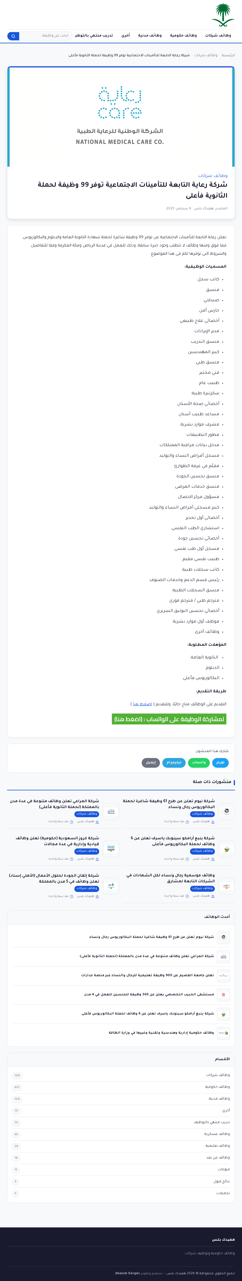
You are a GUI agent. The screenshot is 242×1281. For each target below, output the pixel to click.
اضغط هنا (142, 704)
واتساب (199, 763)
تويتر (220, 763)
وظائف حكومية (183, 36)
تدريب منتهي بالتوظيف (92, 36)
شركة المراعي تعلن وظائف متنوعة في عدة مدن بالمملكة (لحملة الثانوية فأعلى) (147, 956)
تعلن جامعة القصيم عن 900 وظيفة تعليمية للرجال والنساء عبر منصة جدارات (147, 975)
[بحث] (13, 36)
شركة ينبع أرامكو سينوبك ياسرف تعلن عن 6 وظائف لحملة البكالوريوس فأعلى (147, 1014)
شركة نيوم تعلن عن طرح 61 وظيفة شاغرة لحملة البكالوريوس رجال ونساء (151, 937)
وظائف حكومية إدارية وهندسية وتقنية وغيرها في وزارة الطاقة (161, 1033)
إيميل (151, 763)
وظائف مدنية (150, 36)
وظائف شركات (218, 36)
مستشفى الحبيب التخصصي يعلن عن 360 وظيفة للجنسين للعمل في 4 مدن (149, 995)
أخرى (125, 36)
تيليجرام (174, 763)
